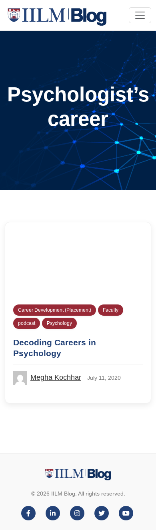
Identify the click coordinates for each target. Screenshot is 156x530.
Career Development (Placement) (54, 310)
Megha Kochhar (55, 377)
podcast (26, 323)
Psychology (59, 323)
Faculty (110, 310)
